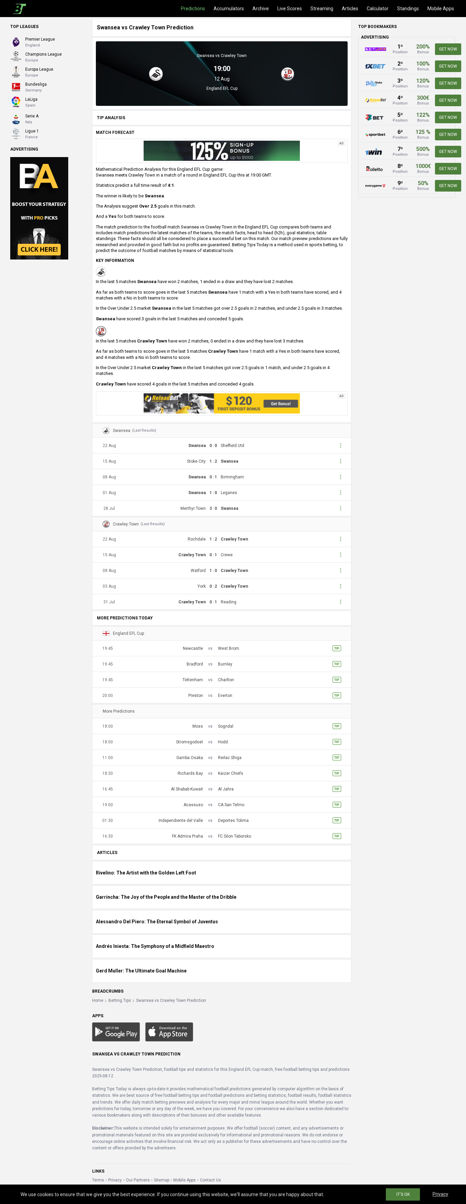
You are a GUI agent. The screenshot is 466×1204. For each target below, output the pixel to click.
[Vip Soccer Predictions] (39, 208)
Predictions (193, 8)
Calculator (378, 8)
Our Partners (138, 1180)
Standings (408, 8)
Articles (350, 8)
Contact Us (210, 1180)
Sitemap (161, 1180)
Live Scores (289, 8)
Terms (98, 1180)
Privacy (115, 1180)
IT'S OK (403, 1194)
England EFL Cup (221, 88)
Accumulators (229, 8)
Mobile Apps (440, 8)
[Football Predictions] (18, 8)
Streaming (321, 8)
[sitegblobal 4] (222, 403)
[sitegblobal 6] (222, 150)
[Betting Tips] (116, 1031)
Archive (260, 8)
